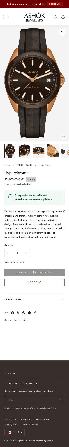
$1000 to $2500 (24, 164)
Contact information (30, 424)
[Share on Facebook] (12, 313)
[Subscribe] (60, 400)
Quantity (8, 245)
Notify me (34, 282)
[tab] (10, 151)
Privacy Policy (50, 408)
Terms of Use (36, 408)
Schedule (55, 4)
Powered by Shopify (44, 440)
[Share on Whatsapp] (29, 313)
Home (7, 164)
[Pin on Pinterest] (24, 313)
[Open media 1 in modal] (62, 32)
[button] (6, 17)
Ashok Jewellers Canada (24, 440)
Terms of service (42, 419)
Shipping (8, 184)
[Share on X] (18, 313)
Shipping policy (11, 424)
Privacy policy (26, 419)
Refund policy (10, 419)
